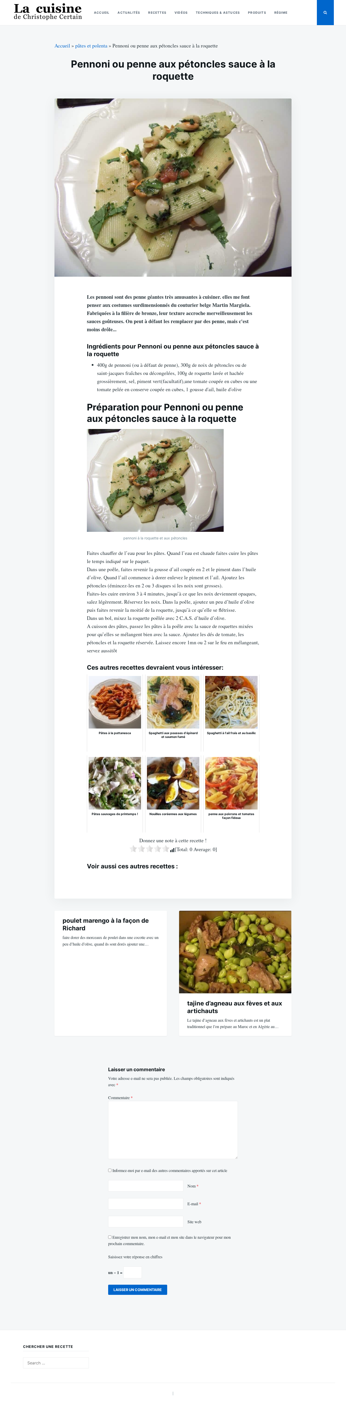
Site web (194, 1221)
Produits (257, 12)
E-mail (194, 1203)
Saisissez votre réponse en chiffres (135, 1256)
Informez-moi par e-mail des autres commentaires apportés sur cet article (169, 1170)
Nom (193, 1185)
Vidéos (181, 12)
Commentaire (120, 1097)
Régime (280, 12)
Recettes (157, 12)
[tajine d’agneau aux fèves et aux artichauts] (235, 952)
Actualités (129, 12)
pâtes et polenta (91, 45)
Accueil (101, 12)
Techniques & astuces (218, 12)
